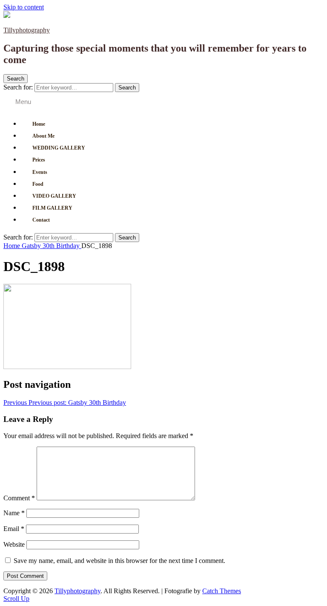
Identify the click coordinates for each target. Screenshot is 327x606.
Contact (41, 220)
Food (37, 184)
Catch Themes (221, 590)
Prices (38, 160)
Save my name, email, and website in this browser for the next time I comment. (119, 560)
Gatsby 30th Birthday (51, 245)
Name (14, 513)
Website (14, 544)
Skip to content (23, 7)
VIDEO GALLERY (54, 196)
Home (38, 124)
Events (39, 172)
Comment (19, 498)
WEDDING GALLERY (58, 148)
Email (13, 528)
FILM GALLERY (52, 208)
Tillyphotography (26, 30)
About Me (43, 136)
